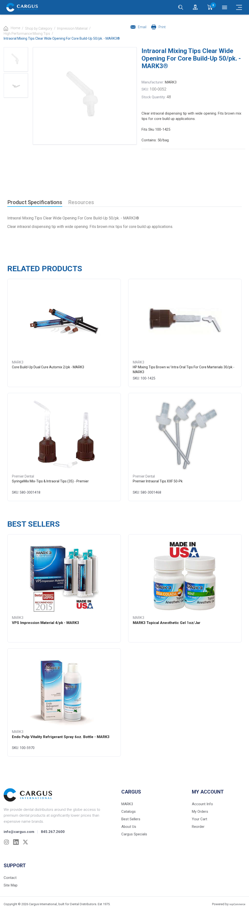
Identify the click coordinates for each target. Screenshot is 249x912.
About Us (128, 826)
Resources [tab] (81, 202)
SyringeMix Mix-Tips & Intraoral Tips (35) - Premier (50, 481)
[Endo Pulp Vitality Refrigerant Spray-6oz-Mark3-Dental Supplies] (64, 689)
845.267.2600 (53, 832)
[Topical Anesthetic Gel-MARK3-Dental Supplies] (185, 575)
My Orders (200, 811)
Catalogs (128, 811)
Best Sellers (130, 819)
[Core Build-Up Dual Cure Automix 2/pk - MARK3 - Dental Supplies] (64, 320)
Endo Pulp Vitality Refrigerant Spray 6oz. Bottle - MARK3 (60, 737)
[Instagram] (6, 842)
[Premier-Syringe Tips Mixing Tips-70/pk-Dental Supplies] (64, 434)
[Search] (181, 7)
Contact (10, 878)
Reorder (198, 826)
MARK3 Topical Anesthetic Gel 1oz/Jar (166, 623)
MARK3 (171, 82)
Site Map (11, 885)
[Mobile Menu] (239, 7)
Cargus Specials (134, 834)
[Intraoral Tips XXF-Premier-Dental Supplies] (185, 434)
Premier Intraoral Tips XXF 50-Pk (158, 481)
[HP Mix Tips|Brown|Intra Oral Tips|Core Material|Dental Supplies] (185, 320)
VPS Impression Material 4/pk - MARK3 (45, 623)
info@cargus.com (19, 832)
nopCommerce (237, 904)
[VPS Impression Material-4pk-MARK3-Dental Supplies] (64, 575)
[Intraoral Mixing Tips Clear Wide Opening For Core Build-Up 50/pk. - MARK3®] (16, 59)
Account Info (202, 804)
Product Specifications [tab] (34, 202)
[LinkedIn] (16, 842)
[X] (25, 842)
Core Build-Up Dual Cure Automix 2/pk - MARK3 (48, 367)
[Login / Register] (195, 7)
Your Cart (199, 819)
